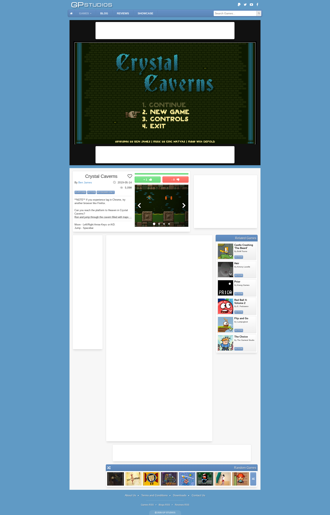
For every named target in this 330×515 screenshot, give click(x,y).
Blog (104, 13)
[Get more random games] (253, 479)
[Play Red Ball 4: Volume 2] (225, 306)
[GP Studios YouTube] (251, 5)
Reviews (123, 13)
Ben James (85, 182)
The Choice (241, 336)
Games (84, 13)
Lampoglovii (242, 322)
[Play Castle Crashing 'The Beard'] (225, 251)
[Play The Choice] (225, 343)
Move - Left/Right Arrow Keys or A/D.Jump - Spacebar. (94, 226)
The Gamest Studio (245, 340)
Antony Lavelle (243, 267)
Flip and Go (241, 318)
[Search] (258, 13)
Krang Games (243, 285)
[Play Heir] (225, 269)
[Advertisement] (165, 30)
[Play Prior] (225, 288)
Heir (236, 263)
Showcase (145, 13)
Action (91, 192)
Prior (237, 281)
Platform (80, 192)
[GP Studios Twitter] (245, 5)
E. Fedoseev (242, 306)
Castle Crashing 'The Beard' (243, 246)
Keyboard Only (105, 192)
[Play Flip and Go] (225, 324)
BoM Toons (242, 251)
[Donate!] (239, 5)
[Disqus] (159, 287)
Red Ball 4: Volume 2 (240, 301)
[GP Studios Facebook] (257, 5)
